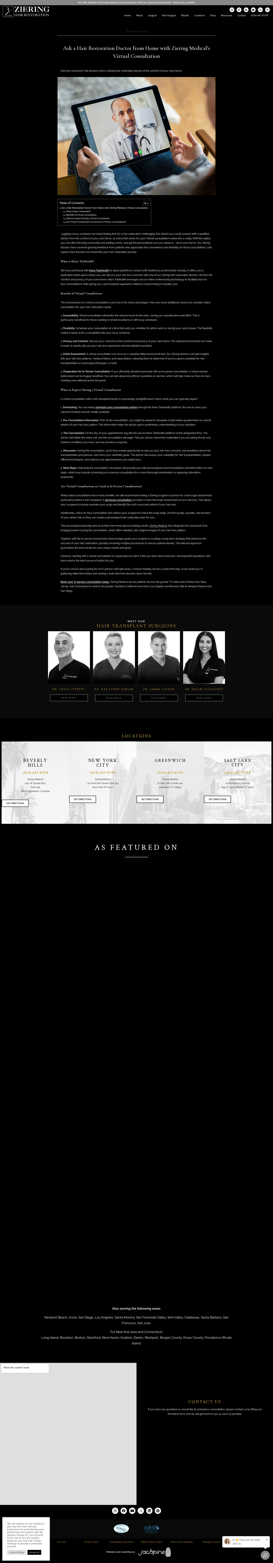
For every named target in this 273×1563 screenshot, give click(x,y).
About (139, 15)
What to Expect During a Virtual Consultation (88, 218)
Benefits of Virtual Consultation (81, 215)
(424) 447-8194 (259, 15)
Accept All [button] (34, 1552)
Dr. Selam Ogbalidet (204, 689)
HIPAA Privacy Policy (151, 1542)
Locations (199, 15)
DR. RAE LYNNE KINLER (114, 689)
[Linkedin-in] (246, 9)
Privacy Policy (91, 1542)
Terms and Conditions (181, 1542)
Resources (226, 15)
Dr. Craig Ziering (69, 689)
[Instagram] (232, 9)
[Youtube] (253, 9)
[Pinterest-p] (267, 9)
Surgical (152, 15)
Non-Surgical (169, 15)
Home (127, 15)
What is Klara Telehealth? (78, 211)
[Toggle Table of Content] (144, 203)
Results (185, 15)
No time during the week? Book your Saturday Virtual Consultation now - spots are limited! (136, 2)
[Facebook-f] (239, 9)
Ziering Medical (158, 525)
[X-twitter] (260, 9)
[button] (136, 973)
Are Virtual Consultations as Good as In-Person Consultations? (96, 222)
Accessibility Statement (121, 1542)
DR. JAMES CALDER (159, 689)
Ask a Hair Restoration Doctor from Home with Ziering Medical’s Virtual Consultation (104, 207)
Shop (213, 15)
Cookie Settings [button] (16, 1552)
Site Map (61, 1542)
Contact (241, 15)
